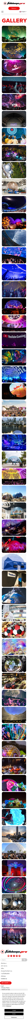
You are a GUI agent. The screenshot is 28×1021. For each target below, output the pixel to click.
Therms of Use (5, 989)
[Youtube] (8, 956)
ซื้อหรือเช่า (14, 8)
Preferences (14, 1017)
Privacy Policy (5, 987)
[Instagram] (11, 956)
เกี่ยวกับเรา (4, 963)
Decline (14, 1013)
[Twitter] (17, 956)
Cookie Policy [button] (22, 1002)
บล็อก (2, 968)
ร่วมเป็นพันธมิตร (5, 973)
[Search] (24, 960)
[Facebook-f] (14, 956)
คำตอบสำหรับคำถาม (6, 971)
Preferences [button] (8, 1006)
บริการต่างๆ (4, 966)
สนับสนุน (3, 976)
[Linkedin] (19, 956)
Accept (14, 1010)
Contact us (4, 978)
